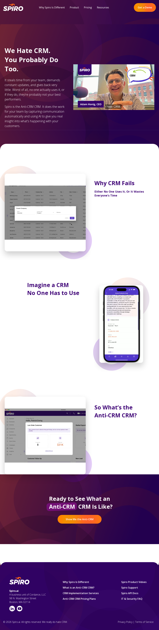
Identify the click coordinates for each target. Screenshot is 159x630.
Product (74, 7)
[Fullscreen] (151, 118)
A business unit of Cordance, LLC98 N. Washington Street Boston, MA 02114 (27, 598)
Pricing (88, 7)
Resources (103, 7)
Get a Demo (145, 7)
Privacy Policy (125, 622)
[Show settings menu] (145, 118)
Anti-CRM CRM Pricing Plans (79, 598)
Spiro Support (129, 587)
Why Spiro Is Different (52, 7)
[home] (13, 7)
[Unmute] (140, 118)
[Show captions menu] (134, 118)
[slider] (108, 118)
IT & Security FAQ (131, 598)
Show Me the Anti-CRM (79, 519)
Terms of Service (144, 622)
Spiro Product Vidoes (134, 582)
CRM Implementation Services (81, 593)
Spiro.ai (14, 591)
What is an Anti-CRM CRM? (78, 587)
